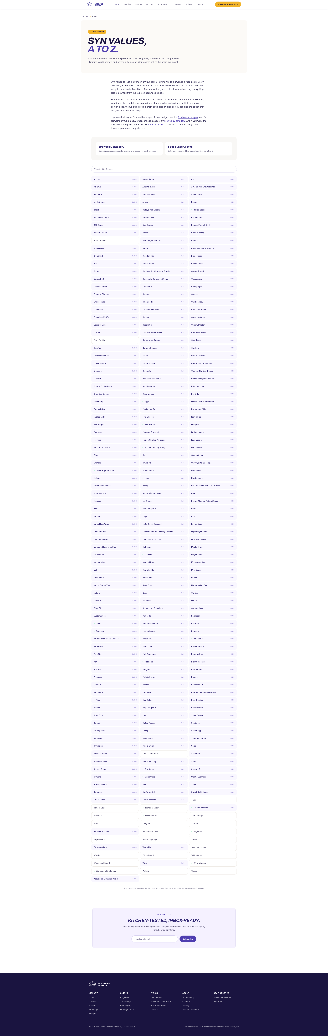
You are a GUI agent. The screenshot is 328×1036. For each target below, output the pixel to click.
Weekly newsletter (222, 997)
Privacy (185, 1005)
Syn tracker (156, 997)
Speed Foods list (155, 124)
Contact (186, 1001)
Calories (127, 4)
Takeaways (176, 4)
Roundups (162, 4)
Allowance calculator (161, 1001)
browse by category (174, 121)
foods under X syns (188, 117)
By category (126, 1005)
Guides (189, 4)
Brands (138, 4)
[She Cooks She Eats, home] (95, 4)
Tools (199, 4)
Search (154, 1009)
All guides (124, 997)
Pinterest (218, 1001)
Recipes (149, 4)
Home (86, 17)
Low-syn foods (127, 1009)
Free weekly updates (227, 4)
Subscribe (188, 939)
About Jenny (188, 997)
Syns (117, 4)
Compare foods (158, 1005)
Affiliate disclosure (190, 1009)
